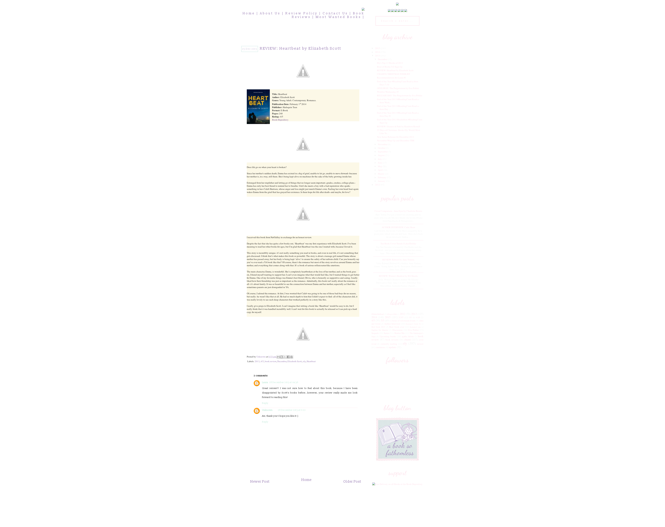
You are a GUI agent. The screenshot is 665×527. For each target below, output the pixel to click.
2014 (377, 52)
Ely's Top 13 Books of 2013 (390, 62)
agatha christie (408, 336)
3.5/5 (401, 317)
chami (407, 339)
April (380, 169)
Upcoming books (388, 336)
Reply (265, 403)
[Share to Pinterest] (291, 357)
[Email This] (278, 357)
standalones (380, 347)
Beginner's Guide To (413, 324)
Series (386, 333)
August (381, 155)
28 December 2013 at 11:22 (292, 410)
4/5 (262, 361)
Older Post (352, 482)
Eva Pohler (413, 329)
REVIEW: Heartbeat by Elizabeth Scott (395, 70)
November (383, 144)
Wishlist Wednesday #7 (388, 91)
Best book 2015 (378, 327)
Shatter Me (399, 333)
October (382, 147)
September (383, 151)
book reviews (391, 339)
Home (249, 13)
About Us (270, 13)
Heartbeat (311, 361)
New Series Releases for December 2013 (395, 136)
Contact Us (335, 13)
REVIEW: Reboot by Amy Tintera (398, 259)
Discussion (397, 329)
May (380, 166)
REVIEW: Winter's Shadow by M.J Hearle (398, 275)
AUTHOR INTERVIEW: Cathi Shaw (398, 227)
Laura (265, 382)
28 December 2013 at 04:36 (283, 382)
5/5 (382, 320)
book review (270, 361)
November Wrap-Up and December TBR (395, 140)
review (420, 343)
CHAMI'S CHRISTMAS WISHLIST (393, 74)
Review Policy (301, 13)
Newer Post (259, 482)
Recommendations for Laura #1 (391, 77)
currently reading (389, 343)
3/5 (410, 317)
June (380, 162)
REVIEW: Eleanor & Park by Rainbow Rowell (398, 126)
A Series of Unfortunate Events (403, 320)
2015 (377, 48)
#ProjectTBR (392, 314)
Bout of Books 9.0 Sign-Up (389, 66)
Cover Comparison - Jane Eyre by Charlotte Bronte (398, 210)
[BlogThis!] (281, 357)
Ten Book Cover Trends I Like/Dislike (398, 243)
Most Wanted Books (338, 17)
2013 (257, 361)
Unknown (267, 410)
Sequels (375, 333)
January (382, 181)
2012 (377, 184)
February (382, 177)
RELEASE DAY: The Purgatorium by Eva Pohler (399, 95)
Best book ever (396, 326)
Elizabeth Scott (294, 361)
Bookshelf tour (415, 327)
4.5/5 (418, 317)
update (392, 347)
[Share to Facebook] (288, 357)
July (380, 159)
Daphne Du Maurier (379, 330)
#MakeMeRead (377, 314)
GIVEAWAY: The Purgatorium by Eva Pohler (398, 88)
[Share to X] (285, 357)
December (281, 361)
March (381, 173)
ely (304, 361)
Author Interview (392, 323)
